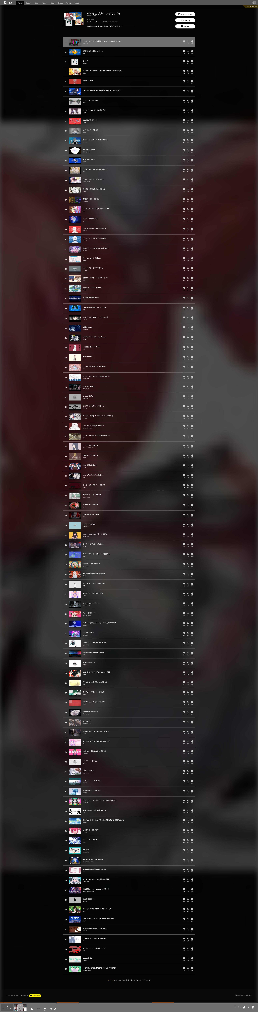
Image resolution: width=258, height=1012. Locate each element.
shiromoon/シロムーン (88, 447)
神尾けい (85, 664)
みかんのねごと (86, 497)
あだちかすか (86, 852)
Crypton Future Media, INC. (243, 995)
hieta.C (84, 359)
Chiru (84, 368)
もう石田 (85, 832)
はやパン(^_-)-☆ (86, 605)
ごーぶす (85, 270)
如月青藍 (85, 822)
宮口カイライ (86, 714)
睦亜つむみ (85, 43)
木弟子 (84, 694)
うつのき (85, 408)
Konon (84, 595)
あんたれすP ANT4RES (88, 891)
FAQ (17, 995)
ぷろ (84, 309)
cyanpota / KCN (86, 221)
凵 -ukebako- (86, 566)
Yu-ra (84, 437)
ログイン (248, 6)
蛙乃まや (85, 792)
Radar (28, 3)
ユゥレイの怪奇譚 (87, 970)
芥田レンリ (85, 171)
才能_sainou (86, 388)
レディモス (85, 329)
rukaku (84, 92)
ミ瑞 (84, 950)
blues (84, 871)
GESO (84, 290)
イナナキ (85, 901)
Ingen (84, 122)
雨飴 (84, 684)
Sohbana (85, 142)
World (44, 3)
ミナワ (84, 161)
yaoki (84, 556)
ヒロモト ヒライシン (87, 428)
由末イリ (85, 260)
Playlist (20, 3)
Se (83, 83)
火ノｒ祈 (85, 783)
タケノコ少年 (86, 881)
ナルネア (85, 960)
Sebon (84, 842)
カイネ (84, 191)
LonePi (84, 112)
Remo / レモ (86, 536)
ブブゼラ (85, 930)
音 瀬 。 (85, 516)
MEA (84, 940)
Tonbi (84, 487)
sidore (84, 132)
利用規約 (23, 995)
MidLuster (85, 418)
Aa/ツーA (85, 763)
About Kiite (10, 995)
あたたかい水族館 (87, 615)
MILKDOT (85, 339)
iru (83, 743)
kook (84, 477)
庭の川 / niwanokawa (88, 723)
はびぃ (84, 506)
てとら (84, 102)
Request (68, 3)
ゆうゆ (84, 73)
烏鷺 (84, 585)
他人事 (84, 674)
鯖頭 (84, 53)
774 (84, 349)
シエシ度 (85, 319)
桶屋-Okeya (85, 398)
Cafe (36, 3)
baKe (84, 211)
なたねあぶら (86, 644)
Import (77, 3)
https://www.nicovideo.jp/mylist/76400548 (100, 26)
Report (60, 3)
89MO (84, 733)
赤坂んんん (85, 201)
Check (52, 3)
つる (84, 812)
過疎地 (84, 575)
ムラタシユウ (86, 378)
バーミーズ (85, 802)
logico (84, 704)
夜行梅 (84, 921)
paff (84, 299)
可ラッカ (85, 230)
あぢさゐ (85, 250)
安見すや (85, 63)
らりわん (90, 19)
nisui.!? (84, 467)
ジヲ (84, 280)
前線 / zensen (86, 773)
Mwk (84, 654)
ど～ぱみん (85, 635)
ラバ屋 (84, 546)
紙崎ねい (85, 625)
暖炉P (84, 911)
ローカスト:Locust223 (88, 861)
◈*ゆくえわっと (86, 152)
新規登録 (254, 6)
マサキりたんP (86, 181)
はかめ (84, 457)
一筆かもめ (85, 753)
